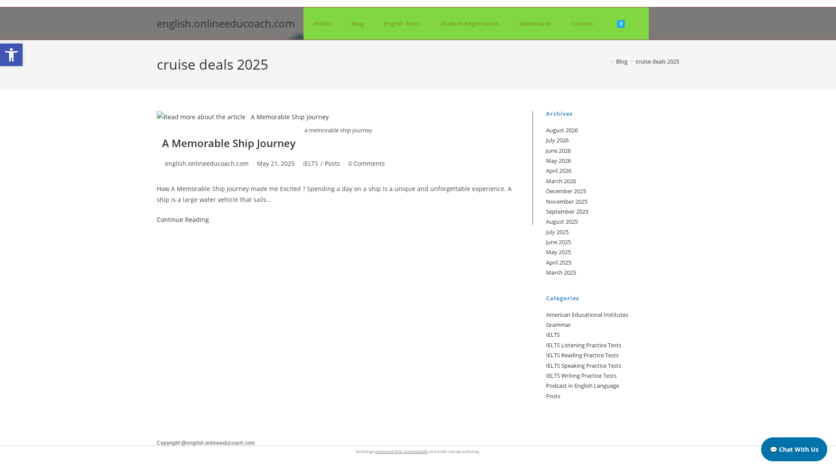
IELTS (310, 163)
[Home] (605, 61)
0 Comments (366, 163)
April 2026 (558, 171)
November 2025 (566, 201)
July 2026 (557, 140)
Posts (332, 163)
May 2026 (558, 160)
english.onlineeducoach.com (226, 23)
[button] (11, 55)
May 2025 (558, 252)
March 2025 (561, 272)
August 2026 (562, 130)
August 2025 (562, 221)
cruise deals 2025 (657, 61)
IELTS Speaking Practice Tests (583, 365)
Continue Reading (183, 219)
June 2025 (558, 242)
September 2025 (567, 211)
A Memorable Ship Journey (226, 143)
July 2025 (557, 232)
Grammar (558, 325)
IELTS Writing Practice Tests (581, 375)
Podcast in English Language (582, 385)
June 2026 (558, 150)
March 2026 (561, 181)
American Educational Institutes (587, 315)
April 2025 (558, 262)
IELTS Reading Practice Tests (582, 355)
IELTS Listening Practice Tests (583, 345)
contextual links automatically (401, 451)
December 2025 (566, 191)
